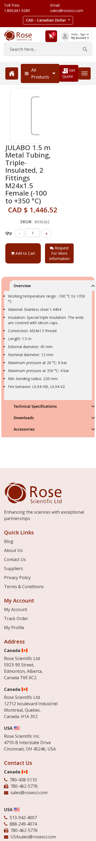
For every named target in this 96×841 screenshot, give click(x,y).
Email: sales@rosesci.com (66, 8)
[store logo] (21, 35)
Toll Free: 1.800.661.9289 (17, 8)
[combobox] (48, 49)
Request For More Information (59, 253)
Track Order (16, 618)
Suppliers (13, 568)
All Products (40, 73)
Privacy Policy (17, 577)
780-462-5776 (24, 786)
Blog (8, 541)
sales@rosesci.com (28, 792)
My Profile (14, 627)
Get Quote (68, 73)
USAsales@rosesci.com (33, 837)
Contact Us (15, 559)
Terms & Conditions (24, 586)
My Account (79, 38)
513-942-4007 (23, 818)
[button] (48, 20)
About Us (13, 550)
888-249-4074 (23, 824)
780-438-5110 (23, 780)
